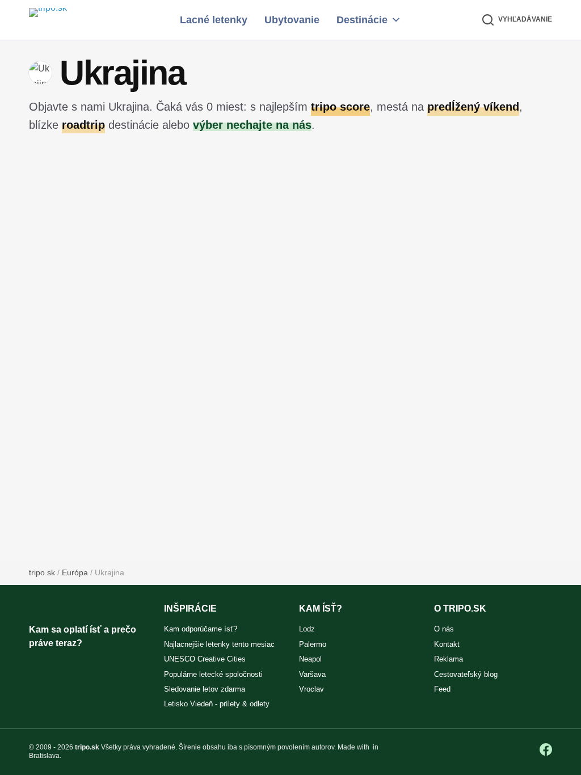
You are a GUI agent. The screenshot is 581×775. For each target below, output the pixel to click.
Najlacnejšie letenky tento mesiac (219, 644)
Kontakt (447, 644)
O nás (444, 629)
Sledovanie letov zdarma (204, 689)
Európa (75, 572)
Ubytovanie (291, 20)
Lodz (307, 629)
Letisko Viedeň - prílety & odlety (217, 704)
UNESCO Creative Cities (205, 659)
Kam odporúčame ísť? (200, 629)
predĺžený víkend (473, 106)
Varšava (312, 674)
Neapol (310, 659)
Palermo (312, 644)
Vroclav (311, 689)
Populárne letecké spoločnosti (213, 674)
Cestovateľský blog (466, 674)
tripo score (340, 106)
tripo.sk (42, 572)
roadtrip (83, 124)
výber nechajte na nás (252, 124)
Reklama (448, 659)
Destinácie (362, 20)
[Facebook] (546, 749)
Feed (442, 689)
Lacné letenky (213, 20)
